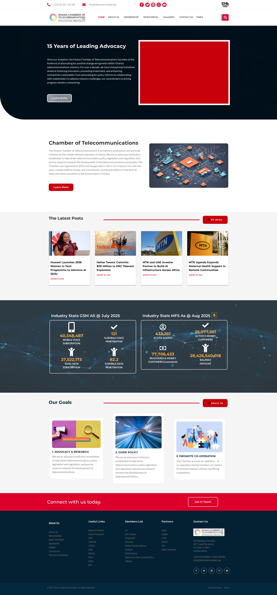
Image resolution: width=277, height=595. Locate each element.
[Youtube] (164, 5)
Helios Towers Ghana (135, 546)
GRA (90, 549)
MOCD (91, 553)
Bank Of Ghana (96, 530)
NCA (90, 557)
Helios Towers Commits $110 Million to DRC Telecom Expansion (115, 266)
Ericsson (129, 542)
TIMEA (199, 17)
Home (101, 17)
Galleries (168, 17)
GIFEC (91, 546)
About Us (113, 17)
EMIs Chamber (169, 549)
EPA (90, 538)
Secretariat (54, 543)
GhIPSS (92, 542)
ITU (163, 546)
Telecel (128, 561)
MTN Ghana (131, 553)
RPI (90, 565)
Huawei (129, 549)
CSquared (130, 538)
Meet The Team (56, 539)
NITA (90, 561)
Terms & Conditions (58, 555)
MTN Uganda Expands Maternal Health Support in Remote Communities (207, 266)
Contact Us (186, 17)
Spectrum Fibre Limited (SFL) (139, 557)
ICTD (164, 538)
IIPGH (165, 542)
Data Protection (96, 534)
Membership (131, 17)
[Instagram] (159, 5)
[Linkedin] (153, 5)
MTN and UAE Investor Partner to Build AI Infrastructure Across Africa (161, 266)
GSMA (165, 534)
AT (126, 530)
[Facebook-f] (142, 5)
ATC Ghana (130, 534)
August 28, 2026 (57, 279)
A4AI (164, 530)
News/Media (150, 17)
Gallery (52, 547)
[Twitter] (147, 5)
